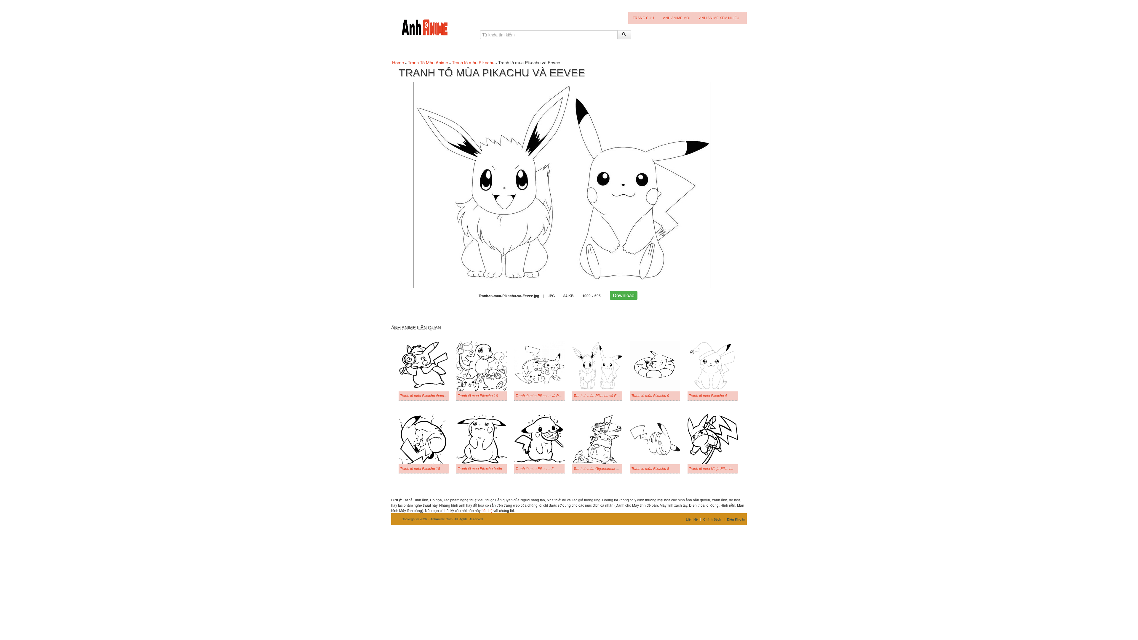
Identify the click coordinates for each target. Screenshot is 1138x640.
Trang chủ (643, 18)
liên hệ (487, 510)
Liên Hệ (692, 519)
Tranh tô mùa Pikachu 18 (420, 469)
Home (398, 62)
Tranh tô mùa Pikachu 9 (650, 396)
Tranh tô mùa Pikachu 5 (535, 469)
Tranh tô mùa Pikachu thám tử (424, 396)
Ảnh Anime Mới (676, 18)
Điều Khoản (736, 519)
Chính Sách (712, 519)
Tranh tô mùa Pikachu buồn (480, 469)
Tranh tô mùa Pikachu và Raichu (542, 396)
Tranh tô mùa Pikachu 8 (650, 469)
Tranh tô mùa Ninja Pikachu (711, 469)
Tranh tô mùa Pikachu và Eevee (598, 396)
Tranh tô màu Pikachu (473, 62)
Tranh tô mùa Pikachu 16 (478, 396)
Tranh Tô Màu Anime (428, 62)
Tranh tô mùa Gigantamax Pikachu (601, 469)
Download (623, 295)
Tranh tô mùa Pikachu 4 (708, 396)
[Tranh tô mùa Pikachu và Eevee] (561, 184)
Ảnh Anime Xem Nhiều (719, 18)
